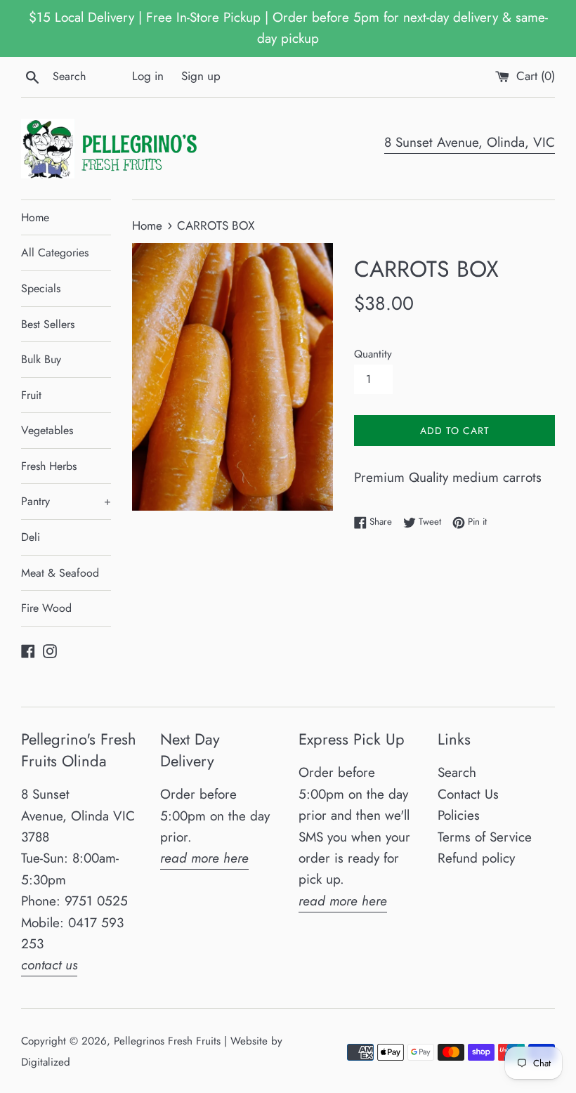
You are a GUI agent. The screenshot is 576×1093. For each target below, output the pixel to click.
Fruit (31, 395)
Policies (459, 815)
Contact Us (468, 794)
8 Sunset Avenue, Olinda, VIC (469, 142)
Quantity (373, 354)
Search (457, 772)
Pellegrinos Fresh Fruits (167, 1041)
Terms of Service (485, 836)
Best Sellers (47, 324)
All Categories (55, 252)
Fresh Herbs (49, 466)
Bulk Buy (41, 359)
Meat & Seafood (60, 573)
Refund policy (476, 858)
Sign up (201, 75)
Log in (148, 75)
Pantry (66, 501)
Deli (30, 537)
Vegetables (47, 430)
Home (35, 217)
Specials (40, 288)
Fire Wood (46, 608)
